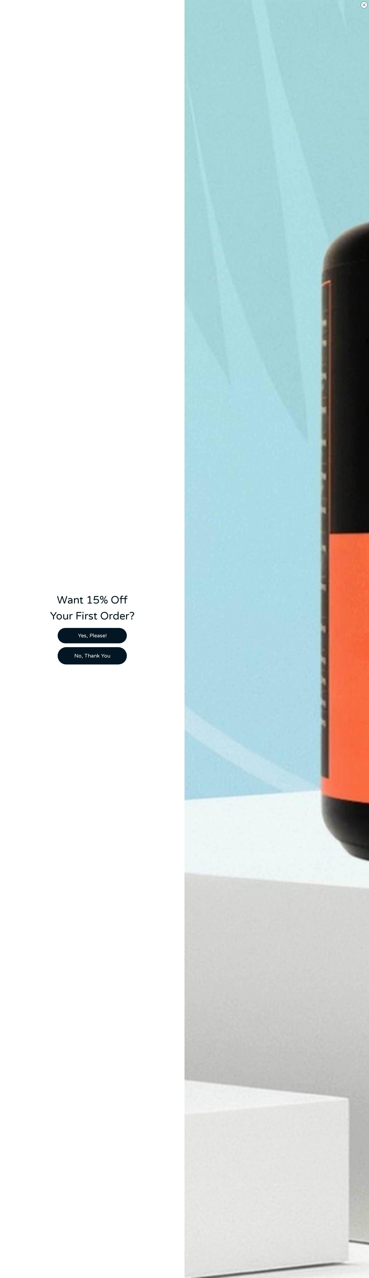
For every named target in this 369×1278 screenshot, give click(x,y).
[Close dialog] (364, 5)
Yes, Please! (92, 636)
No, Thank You (92, 656)
